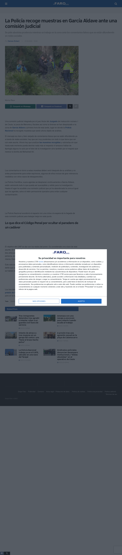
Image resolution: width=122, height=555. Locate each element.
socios (41, 261)
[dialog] (61, 277)
